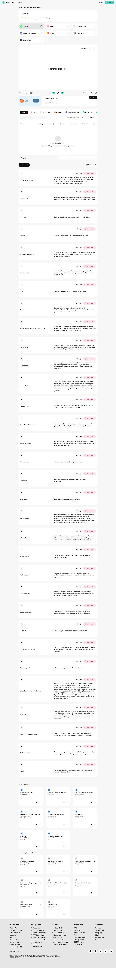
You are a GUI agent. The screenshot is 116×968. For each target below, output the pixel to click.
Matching (59, 112)
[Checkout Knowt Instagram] (95, 951)
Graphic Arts (38, 7)
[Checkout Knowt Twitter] (106, 951)
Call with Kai (88, 112)
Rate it (36, 17)
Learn (34, 112)
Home (8, 2)
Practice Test (46, 112)
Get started (109, 2)
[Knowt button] (93, 15)
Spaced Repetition (73, 112)
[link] (31, 796)
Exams (20, 2)
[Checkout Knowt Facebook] (101, 951)
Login (101, 2)
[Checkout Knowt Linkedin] (111, 951)
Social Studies (28, 7)
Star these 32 (92, 164)
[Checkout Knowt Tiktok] (90, 951)
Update (92, 117)
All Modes (24, 112)
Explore (14, 2)
